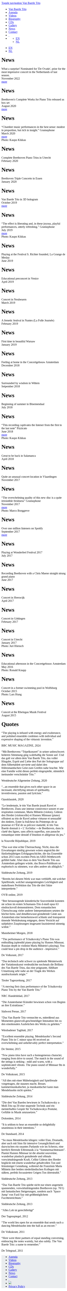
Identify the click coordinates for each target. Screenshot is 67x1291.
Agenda (13, 12)
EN (18, 38)
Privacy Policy (17, 1286)
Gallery (13, 25)
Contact (13, 31)
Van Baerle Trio (17, 9)
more (4, 81)
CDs (11, 22)
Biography (15, 18)
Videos (12, 15)
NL (18, 41)
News (12, 28)
